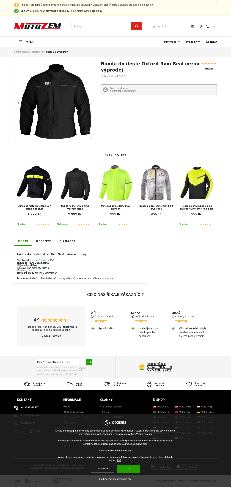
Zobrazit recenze (51, 336)
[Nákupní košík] (209, 26)
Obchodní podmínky (74, 412)
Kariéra (105, 412)
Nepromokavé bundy (57, 52)
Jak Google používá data (134, 444)
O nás (67, 406)
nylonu (43, 260)
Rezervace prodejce (111, 406)
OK (128, 468)
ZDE (119, 460)
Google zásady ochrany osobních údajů (61, 368)
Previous (18, 103)
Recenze (43, 241)
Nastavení (103, 468)
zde (130, 479)
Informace (170, 41)
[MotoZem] (38, 26)
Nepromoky (38, 52)
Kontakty (211, 41)
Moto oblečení (23, 52)
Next (91, 103)
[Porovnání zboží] (193, 26)
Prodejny (191, 41)
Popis (23, 241)
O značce (67, 241)
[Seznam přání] (200, 26)
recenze (209, 68)
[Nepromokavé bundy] (55, 102)
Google (106, 430)
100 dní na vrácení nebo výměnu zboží (160, 367)
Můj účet (161, 26)
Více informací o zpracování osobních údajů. (57, 374)
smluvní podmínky (75, 370)
